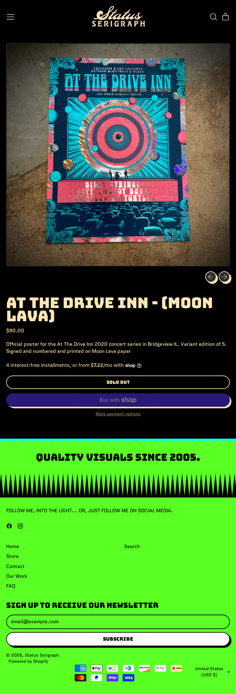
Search (132, 546)
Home (12, 546)
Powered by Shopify (28, 661)
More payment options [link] (118, 414)
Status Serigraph (42, 655)
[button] (213, 17)
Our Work (16, 576)
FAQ (10, 585)
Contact (15, 566)
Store (12, 556)
